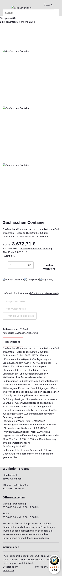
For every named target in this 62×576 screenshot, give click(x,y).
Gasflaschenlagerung (26, 332)
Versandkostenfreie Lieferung (36, 248)
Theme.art (8, 570)
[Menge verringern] (5, 265)
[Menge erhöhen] (26, 272)
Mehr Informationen (38, 538)
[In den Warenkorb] (5, 40)
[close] (5, 46)
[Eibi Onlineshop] (21, 8)
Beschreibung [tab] (12, 341)
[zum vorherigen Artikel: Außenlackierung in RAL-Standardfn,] (11, 29)
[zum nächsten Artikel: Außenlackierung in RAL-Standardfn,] (5, 29)
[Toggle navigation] (7, 9)
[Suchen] (56, 12)
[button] (40, 4)
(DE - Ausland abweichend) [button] (44, 293)
